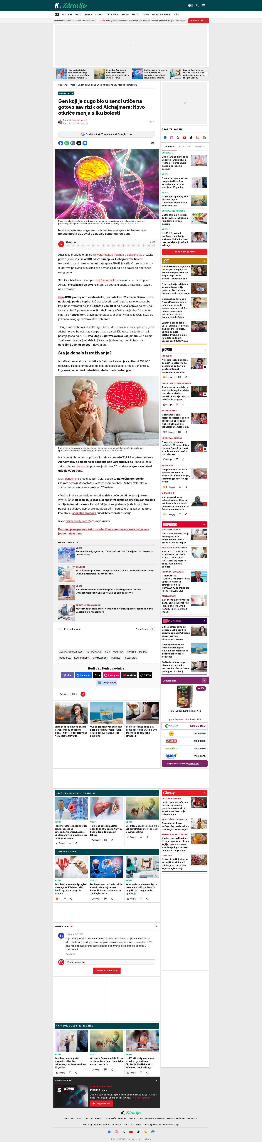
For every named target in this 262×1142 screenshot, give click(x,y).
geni (107, 652)
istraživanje (94, 652)
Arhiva (139, 1124)
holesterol (130, 658)
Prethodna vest (72, 629)
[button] (151, 121)
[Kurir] (71, 5)
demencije (82, 466)
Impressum (108, 1124)
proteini (131, 652)
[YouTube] (184, 137)
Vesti (72, 84)
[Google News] (204, 137)
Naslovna (62, 84)
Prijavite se (103, 1103)
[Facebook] (165, 137)
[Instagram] (171, 137)
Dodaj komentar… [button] (77, 962)
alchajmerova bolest (71, 652)
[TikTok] (191, 137)
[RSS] (197, 137)
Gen (61, 297)
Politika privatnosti (152, 1124)
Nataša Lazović (79, 120)
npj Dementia (104, 280)
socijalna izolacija (84, 513)
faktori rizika (81, 658)
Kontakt (98, 1124)
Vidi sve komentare (107, 970)
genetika (71, 478)
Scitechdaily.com (76, 521)
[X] (178, 137)
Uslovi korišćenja (171, 1124)
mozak (143, 652)
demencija (65, 658)
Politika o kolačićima (125, 1124)
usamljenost (100, 658)
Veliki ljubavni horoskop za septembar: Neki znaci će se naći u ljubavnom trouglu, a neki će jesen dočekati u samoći (95, 21)
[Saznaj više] (156, 1080)
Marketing (87, 1124)
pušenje (115, 658)
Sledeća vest (142, 629)
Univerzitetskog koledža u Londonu (115, 254)
